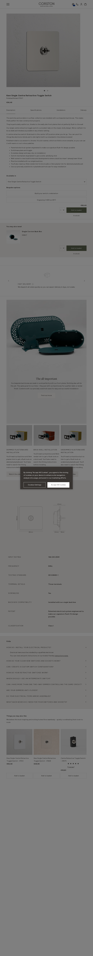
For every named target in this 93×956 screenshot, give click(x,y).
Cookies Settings (34, 485)
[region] (46, 478)
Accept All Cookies (58, 485)
